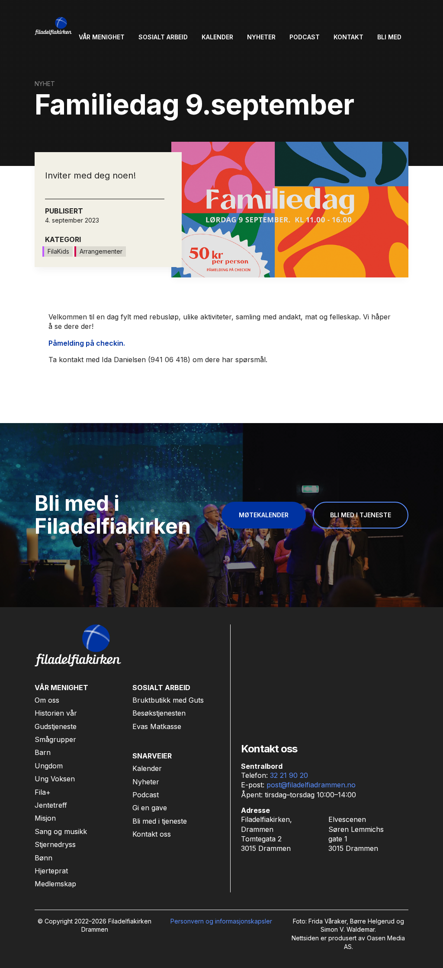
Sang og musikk (61, 831)
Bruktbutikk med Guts (168, 700)
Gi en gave (149, 807)
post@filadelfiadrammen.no (311, 784)
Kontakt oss (151, 834)
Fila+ (43, 792)
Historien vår (56, 713)
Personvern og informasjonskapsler (221, 921)
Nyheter (145, 781)
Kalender (147, 768)
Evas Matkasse (156, 726)
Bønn (43, 857)
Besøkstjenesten (159, 713)
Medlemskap (55, 883)
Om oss (47, 700)
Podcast (145, 794)
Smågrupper (55, 739)
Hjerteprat (51, 870)
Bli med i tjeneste (159, 821)
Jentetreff (51, 805)
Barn (43, 752)
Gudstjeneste (56, 726)
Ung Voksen (55, 778)
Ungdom (49, 765)
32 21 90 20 (289, 775)
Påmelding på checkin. (86, 343)
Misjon (45, 818)
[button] (102, 37)
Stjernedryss (55, 844)
